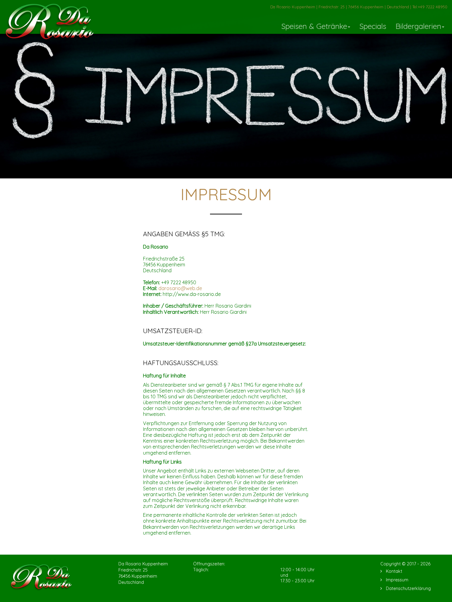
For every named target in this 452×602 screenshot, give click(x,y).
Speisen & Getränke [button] (314, 26)
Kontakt (394, 571)
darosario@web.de (180, 288)
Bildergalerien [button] (418, 26)
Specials (372, 26)
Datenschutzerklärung (408, 588)
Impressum (397, 580)
